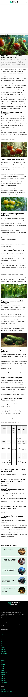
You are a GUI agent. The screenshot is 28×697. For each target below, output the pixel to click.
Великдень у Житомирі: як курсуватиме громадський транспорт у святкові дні (8, 570)
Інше (6, 36)
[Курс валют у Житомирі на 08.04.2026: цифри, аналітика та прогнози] (22, 590)
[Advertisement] (14, 18)
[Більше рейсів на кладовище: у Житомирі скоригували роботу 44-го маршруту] (22, 580)
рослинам (8, 220)
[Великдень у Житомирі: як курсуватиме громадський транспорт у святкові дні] (22, 571)
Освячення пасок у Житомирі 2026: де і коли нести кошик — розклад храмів (9, 560)
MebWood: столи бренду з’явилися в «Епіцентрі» (11, 612)
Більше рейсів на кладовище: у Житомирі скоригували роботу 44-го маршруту (9, 580)
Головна (2, 36)
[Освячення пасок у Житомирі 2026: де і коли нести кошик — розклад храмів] (22, 561)
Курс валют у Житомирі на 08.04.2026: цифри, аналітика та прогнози (9, 590)
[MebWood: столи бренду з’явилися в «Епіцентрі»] (22, 551)
